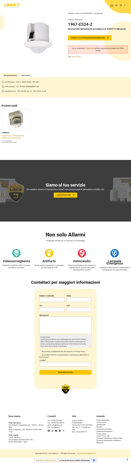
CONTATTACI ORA (64, 195)
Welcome (99, 443)
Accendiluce (98, 13)
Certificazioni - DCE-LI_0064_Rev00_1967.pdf (22, 82)
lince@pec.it (55, 427)
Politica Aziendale (102, 420)
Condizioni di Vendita (103, 429)
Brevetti (99, 427)
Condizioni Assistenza (104, 431)
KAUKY (93, 453)
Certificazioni (101, 425)
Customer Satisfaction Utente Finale (109, 438)
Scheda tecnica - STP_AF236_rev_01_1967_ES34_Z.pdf (25, 91)
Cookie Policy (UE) (103, 436)
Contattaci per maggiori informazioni (88, 38)
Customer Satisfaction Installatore (108, 440)
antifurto (71, 13)
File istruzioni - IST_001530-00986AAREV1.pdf (22, 87)
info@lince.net (57, 425)
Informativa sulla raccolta (46, 460)
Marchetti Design (83, 453)
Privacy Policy (80, 352)
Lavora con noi (101, 422)
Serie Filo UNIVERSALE (84, 13)
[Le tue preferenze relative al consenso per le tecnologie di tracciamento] (127, 459)
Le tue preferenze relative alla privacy (74, 460)
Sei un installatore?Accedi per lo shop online (9, 141)
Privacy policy (101, 434)
